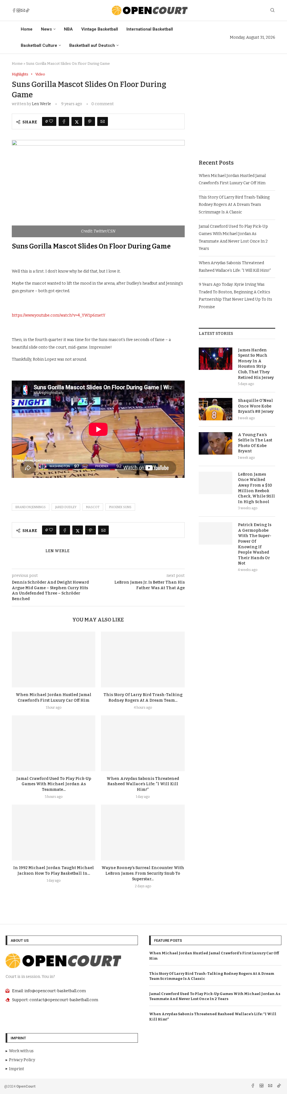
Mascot (92, 507)
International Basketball (149, 29)
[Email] (23, 10)
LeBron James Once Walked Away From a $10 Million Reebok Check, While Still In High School (256, 488)
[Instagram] (18, 10)
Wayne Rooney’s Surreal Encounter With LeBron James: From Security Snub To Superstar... (142, 873)
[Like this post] (51, 121)
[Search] (272, 10)
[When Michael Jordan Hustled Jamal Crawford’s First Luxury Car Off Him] (53, 659)
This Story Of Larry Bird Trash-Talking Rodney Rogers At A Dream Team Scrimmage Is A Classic (234, 205)
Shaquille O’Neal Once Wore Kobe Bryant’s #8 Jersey (256, 406)
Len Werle (41, 104)
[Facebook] (14, 10)
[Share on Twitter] (76, 121)
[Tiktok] (27, 10)
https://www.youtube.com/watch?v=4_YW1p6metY (58, 315)
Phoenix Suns (120, 507)
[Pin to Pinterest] (89, 121)
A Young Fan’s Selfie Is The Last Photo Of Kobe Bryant (255, 443)
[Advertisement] (237, 107)
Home (27, 29)
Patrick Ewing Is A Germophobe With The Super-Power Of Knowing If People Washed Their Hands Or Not (254, 544)
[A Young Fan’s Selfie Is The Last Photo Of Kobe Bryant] (215, 443)
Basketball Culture (39, 45)
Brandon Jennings (30, 507)
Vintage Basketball (99, 29)
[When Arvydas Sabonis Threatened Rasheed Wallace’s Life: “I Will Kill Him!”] (142, 743)
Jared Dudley (66, 507)
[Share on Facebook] (64, 121)
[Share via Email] (102, 121)
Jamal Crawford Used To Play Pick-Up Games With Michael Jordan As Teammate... (53, 784)
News (46, 29)
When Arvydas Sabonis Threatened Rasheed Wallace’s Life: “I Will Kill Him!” (143, 784)
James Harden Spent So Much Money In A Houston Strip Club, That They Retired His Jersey (256, 364)
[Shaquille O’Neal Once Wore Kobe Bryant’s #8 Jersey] (215, 409)
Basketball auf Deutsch (92, 45)
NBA (68, 29)
